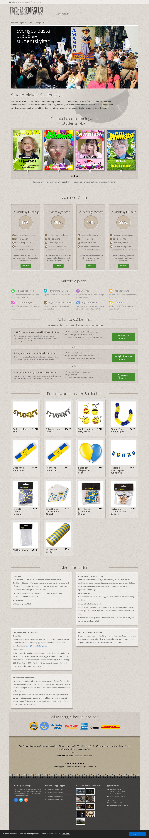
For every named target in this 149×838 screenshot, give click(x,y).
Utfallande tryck (24, 302)
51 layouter (86, 290)
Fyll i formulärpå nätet (124, 357)
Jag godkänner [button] (138, 834)
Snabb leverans (121, 290)
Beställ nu (25, 266)
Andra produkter (63, 14)
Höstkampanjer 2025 (55, 789)
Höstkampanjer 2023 (55, 796)
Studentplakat (39, 23)
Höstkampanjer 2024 (55, 793)
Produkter (28, 23)
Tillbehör (118, 302)
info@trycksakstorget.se (21, 2)
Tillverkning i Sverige (59, 290)
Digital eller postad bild (60, 302)
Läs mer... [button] (66, 834)
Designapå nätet (124, 336)
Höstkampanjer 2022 (55, 799)
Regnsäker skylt (89, 302)
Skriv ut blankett (124, 377)
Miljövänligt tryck (25, 290)
